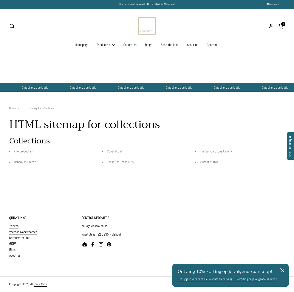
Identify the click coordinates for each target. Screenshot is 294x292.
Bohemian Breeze (25, 162)
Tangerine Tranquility (120, 162)
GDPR (13, 243)
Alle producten (23, 151)
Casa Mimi (40, 284)
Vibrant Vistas (209, 162)
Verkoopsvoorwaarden (23, 232)
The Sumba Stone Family (216, 151)
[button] (12, 26)
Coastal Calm (115, 151)
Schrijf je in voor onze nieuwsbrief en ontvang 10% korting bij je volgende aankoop (227, 279)
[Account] (271, 26)
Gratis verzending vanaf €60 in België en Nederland (147, 4)
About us (14, 255)
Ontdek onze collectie (34, 87)
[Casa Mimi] (147, 26)
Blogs (12, 249)
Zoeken (14, 226)
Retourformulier (19, 238)
